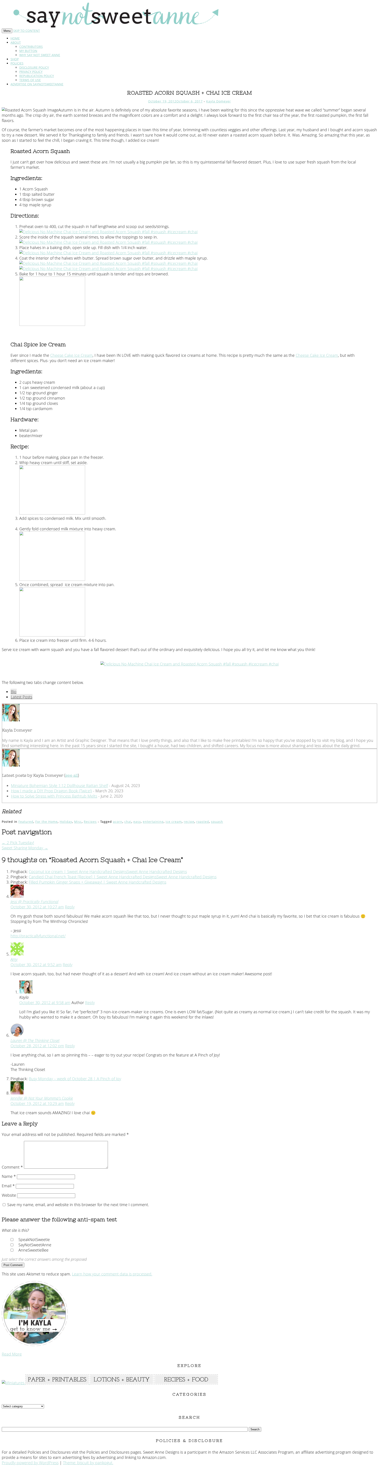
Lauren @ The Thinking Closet (35, 1040)
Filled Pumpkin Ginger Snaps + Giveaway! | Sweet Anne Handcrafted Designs (97, 882)
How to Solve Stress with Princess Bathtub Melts (54, 796)
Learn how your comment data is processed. (112, 1274)
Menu (7, 30)
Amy (14, 959)
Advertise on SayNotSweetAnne (37, 84)
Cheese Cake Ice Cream (71, 355)
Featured (25, 822)
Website (9, 1195)
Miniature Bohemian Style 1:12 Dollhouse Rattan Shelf (59, 785)
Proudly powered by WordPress (30, 1462)
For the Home (46, 822)
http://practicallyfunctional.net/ (38, 935)
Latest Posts (21, 696)
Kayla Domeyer (218, 101)
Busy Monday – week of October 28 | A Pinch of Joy (75, 1078)
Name (9, 1176)
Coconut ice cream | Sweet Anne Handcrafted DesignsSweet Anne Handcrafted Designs (108, 871)
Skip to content (26, 31)
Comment (12, 1167)
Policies (17, 63)
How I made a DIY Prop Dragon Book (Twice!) (51, 790)
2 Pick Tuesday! (18, 842)
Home (15, 38)
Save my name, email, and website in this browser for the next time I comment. (78, 1204)
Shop (15, 59)
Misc (78, 822)
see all (71, 775)
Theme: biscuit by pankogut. (88, 1462)
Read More (12, 1354)
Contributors (31, 47)
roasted (202, 822)
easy (137, 822)
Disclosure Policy (34, 67)
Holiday (66, 822)
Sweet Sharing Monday (25, 847)
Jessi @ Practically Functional (34, 901)
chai (127, 822)
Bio (13, 691)
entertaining (153, 822)
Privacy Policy (31, 72)
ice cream (174, 822)
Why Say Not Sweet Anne (39, 55)
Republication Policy (36, 76)
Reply (70, 906)
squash (217, 822)
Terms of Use (30, 80)
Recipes (90, 822)
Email (8, 1185)
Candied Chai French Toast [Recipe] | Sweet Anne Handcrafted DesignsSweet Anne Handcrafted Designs (122, 876)
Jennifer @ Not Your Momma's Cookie (42, 1098)
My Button (28, 51)
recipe (189, 822)
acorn (117, 822)
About (16, 42)
